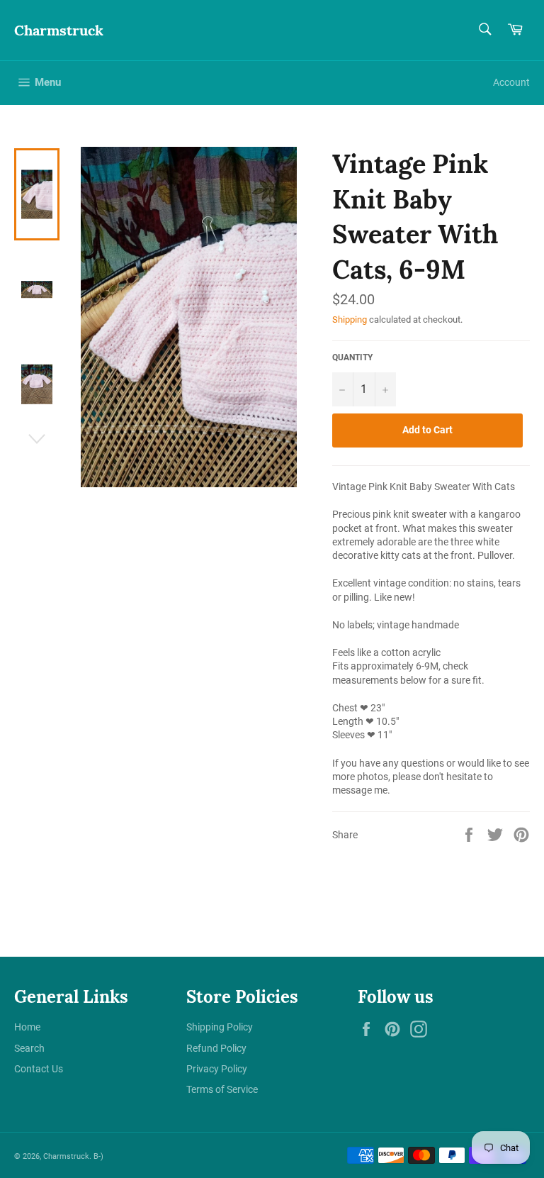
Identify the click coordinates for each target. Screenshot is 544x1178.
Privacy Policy (216, 1068)
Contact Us (38, 1068)
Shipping (349, 319)
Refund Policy (216, 1048)
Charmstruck (58, 30)
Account (511, 82)
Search (29, 1048)
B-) (98, 1156)
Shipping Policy (219, 1027)
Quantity (352, 357)
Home (27, 1027)
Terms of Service (222, 1089)
